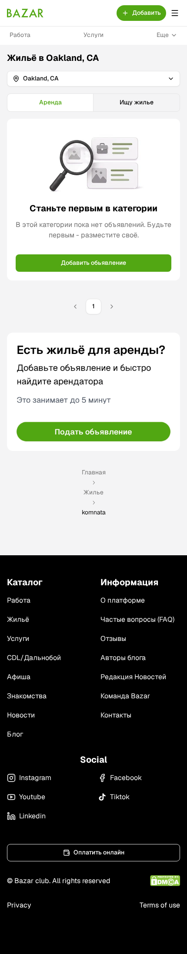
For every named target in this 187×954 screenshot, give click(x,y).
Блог (15, 734)
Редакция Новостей (133, 676)
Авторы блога (123, 657)
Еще (163, 35)
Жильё (18, 619)
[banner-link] (93, 392)
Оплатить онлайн (98, 852)
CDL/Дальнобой (34, 657)
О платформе (122, 600)
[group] (93, 102)
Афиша (18, 676)
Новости (21, 715)
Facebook (126, 777)
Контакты (115, 715)
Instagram (35, 777)
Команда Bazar (125, 695)
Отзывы (113, 638)
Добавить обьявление (93, 263)
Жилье (93, 492)
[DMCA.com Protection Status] (165, 880)
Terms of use (160, 905)
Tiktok (120, 796)
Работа (20, 35)
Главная (94, 472)
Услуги (93, 35)
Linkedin (32, 816)
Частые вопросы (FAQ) (137, 619)
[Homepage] (25, 13)
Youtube (32, 796)
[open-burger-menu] (175, 13)
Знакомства (27, 695)
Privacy (19, 905)
